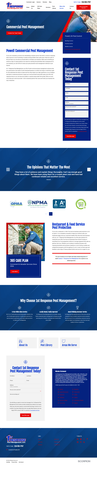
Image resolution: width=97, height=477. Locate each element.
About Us (56, 439)
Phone (67, 92)
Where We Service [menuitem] (62, 7)
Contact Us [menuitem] (72, 7)
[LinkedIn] (77, 439)
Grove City (62, 403)
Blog (50, 2)
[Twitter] (84, 439)
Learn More (15, 271)
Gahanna (62, 397)
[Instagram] (77, 442)
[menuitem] (76, 40)
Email (67, 97)
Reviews (45, 2)
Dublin (75, 394)
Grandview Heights (78, 400)
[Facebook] (81, 442)
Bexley (61, 389)
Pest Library (57, 442)
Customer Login (30, 2)
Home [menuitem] (27, 7)
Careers (39, 2)
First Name (68, 83)
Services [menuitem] (48, 7)
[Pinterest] (87, 439)
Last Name (68, 88)
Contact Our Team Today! (14, 33)
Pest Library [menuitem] (54, 7)
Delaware (62, 394)
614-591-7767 (86, 2)
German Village (63, 400)
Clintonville (77, 392)
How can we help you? (70, 111)
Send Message (70, 136)
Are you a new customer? (71, 106)
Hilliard (76, 403)
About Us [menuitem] (32, 7)
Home (39, 439)
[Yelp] (84, 442)
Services (40, 442)
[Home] (14, 5)
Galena (76, 397)
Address (67, 102)
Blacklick (76, 389)
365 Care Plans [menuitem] (39, 7)
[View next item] (89, 169)
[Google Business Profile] (81, 439)
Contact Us (57, 444)
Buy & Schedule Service (84, 7)
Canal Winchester (64, 392)
